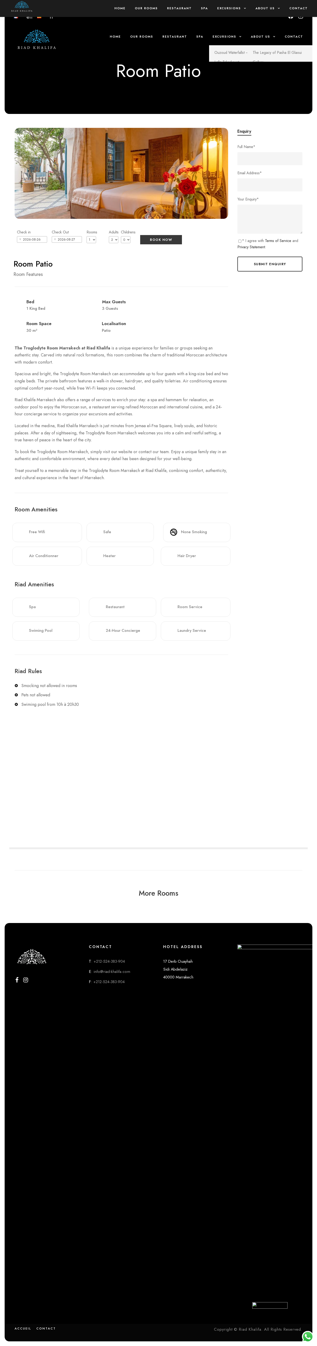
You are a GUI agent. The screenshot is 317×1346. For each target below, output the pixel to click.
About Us (260, 36)
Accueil (23, 1328)
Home (115, 36)
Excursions (224, 36)
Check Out (60, 232)
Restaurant (174, 36)
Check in (24, 232)
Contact (294, 36)
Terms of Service (278, 240)
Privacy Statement (251, 247)
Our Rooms (141, 36)
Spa (199, 36)
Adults (114, 232)
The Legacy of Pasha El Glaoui (277, 52)
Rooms (92, 232)
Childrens (128, 232)
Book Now (161, 239)
